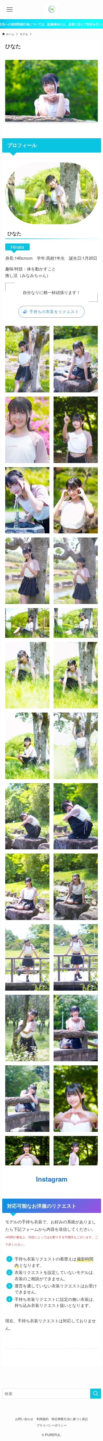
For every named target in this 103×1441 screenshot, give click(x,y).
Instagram (51, 1179)
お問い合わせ (24, 1419)
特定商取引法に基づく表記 (70, 1419)
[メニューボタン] (9, 9)
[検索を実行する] (95, 1394)
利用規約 (43, 1419)
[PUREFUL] (52, 9)
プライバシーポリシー (52, 1425)
